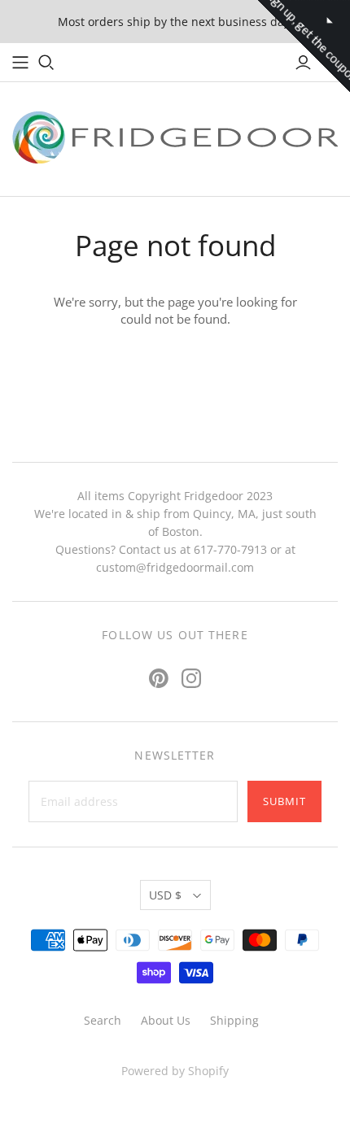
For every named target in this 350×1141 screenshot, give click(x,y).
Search (102, 1020)
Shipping (234, 1020)
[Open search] (46, 62)
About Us (165, 1020)
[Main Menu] (20, 62)
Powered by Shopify (175, 1070)
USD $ (165, 895)
